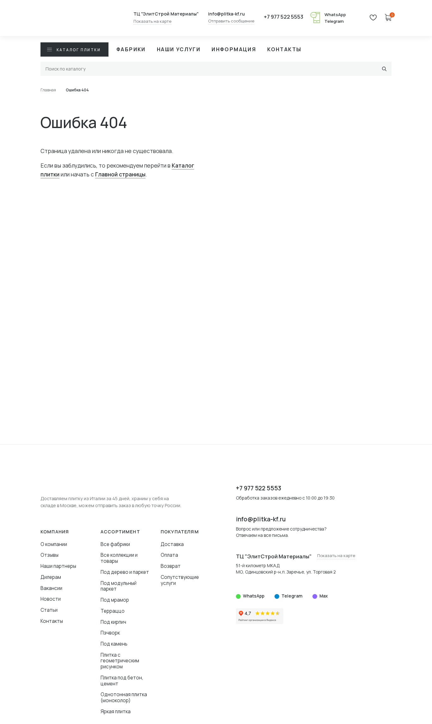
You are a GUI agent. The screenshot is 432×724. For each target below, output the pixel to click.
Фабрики (131, 49)
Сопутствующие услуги (180, 580)
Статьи (49, 610)
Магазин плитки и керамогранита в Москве (80, 18)
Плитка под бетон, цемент (122, 680)
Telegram (334, 21)
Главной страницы (120, 174)
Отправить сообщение (231, 21)
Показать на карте (152, 21)
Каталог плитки (79, 50)
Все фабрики (115, 544)
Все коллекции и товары (119, 558)
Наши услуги (179, 49)
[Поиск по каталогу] (384, 69)
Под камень (114, 644)
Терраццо (113, 611)
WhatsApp (335, 14)
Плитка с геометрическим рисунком (120, 661)
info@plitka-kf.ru (226, 14)
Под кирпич (113, 622)
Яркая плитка (116, 711)
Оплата (169, 555)
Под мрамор (115, 600)
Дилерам (50, 577)
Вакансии (51, 588)
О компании (53, 544)
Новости (50, 599)
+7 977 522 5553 (283, 17)
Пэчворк (110, 632)
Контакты (284, 49)
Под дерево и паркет (125, 572)
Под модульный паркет (119, 586)
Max (323, 596)
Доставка (172, 544)
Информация (234, 49)
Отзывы (49, 555)
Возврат (171, 566)
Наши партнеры (58, 566)
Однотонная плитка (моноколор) (124, 697)
